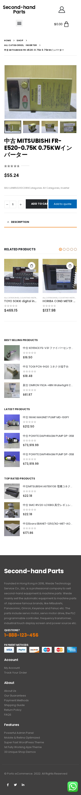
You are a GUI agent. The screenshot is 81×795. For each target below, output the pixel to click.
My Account (12, 668)
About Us (10, 691)
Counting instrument (31, 297)
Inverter (65, 188)
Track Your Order (15, 673)
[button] (19, 23)
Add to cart (39, 204)
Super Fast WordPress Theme (24, 742)
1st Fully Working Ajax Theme (23, 747)
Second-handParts (19, 9)
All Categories (51, 188)
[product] (21, 276)
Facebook (8, 785)
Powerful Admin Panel (19, 733)
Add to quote (62, 204)
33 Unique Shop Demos (20, 752)
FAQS (7, 715)
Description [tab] (20, 222)
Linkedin (23, 785)
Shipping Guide (14, 705)
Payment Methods (16, 700)
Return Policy (12, 710)
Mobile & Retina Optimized (22, 738)
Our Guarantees (15, 696)
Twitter (15, 785)
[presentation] (9, 92)
